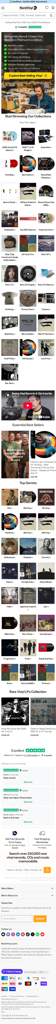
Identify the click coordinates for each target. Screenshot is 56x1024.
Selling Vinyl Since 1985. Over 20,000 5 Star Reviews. (28, 22)
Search (4, 996)
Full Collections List (9, 999)
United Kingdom (34, 972)
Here (32, 122)
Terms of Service (17, 996)
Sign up (40, 918)
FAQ (3, 1012)
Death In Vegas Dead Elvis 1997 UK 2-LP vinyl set (43, 730)
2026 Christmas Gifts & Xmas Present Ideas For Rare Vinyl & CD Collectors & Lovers (25, 1008)
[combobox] (24, 15)
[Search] (51, 15)
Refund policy (32, 996)
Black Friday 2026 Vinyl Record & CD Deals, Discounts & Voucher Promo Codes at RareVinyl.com (23, 1003)
